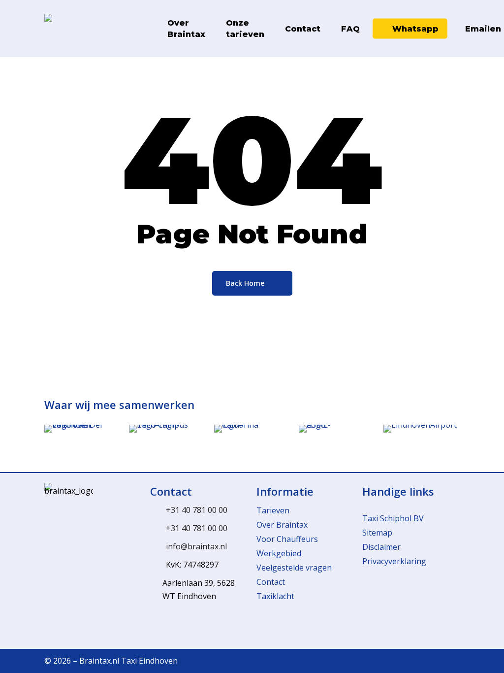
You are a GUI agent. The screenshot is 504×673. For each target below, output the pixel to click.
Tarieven (272, 510)
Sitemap (377, 532)
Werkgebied (278, 553)
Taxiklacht (275, 596)
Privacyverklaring (394, 561)
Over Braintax (282, 524)
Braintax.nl (99, 660)
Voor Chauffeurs (287, 539)
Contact (270, 581)
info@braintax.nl (196, 546)
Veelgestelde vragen (294, 567)
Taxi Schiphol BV (393, 518)
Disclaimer (381, 546)
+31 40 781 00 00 (196, 510)
